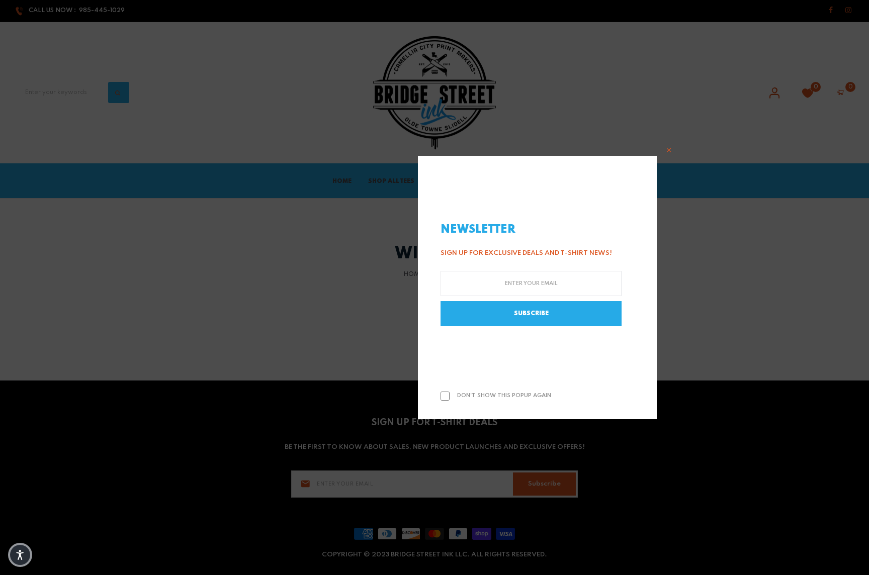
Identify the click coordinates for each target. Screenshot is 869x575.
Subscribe (531, 314)
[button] (20, 555)
